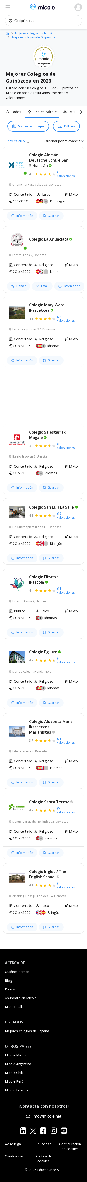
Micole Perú (14, 1081)
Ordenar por (54, 141)
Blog (8, 980)
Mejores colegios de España (27, 1031)
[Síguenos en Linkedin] (23, 1130)
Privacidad (43, 1144)
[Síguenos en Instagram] (53, 1130)
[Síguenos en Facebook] (43, 1130)
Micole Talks (14, 1006)
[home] (7, 33)
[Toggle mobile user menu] (78, 7)
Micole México (16, 1055)
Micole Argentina (18, 1064)
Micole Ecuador (17, 1090)
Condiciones (14, 1156)
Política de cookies (44, 1158)
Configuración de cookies (70, 1146)
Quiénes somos (17, 971)
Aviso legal (13, 1144)
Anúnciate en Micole (20, 998)
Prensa (10, 989)
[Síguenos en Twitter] (33, 1130)
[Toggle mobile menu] (8, 7)
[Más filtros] (80, 112)
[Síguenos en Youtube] (64, 1130)
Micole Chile (14, 1072)
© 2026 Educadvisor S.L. (43, 1169)
